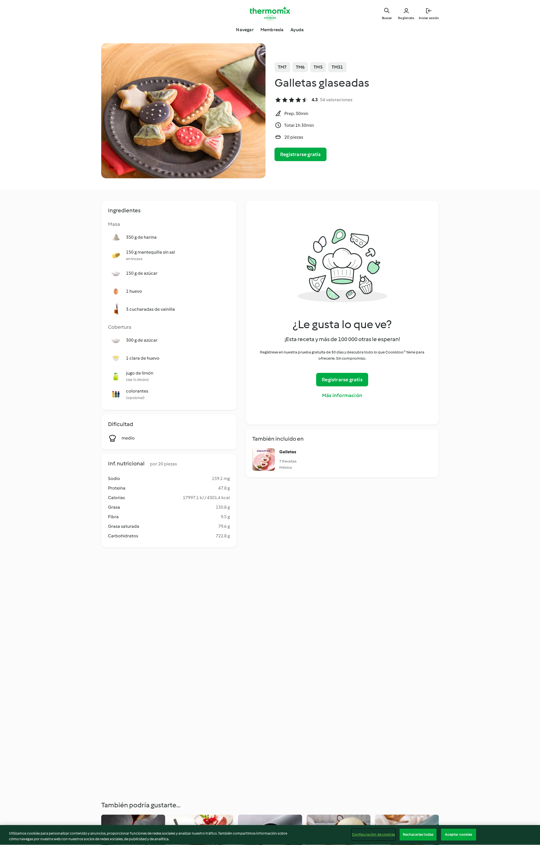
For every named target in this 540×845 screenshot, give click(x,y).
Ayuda (297, 29)
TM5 (318, 67)
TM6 (300, 67)
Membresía (272, 29)
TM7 (282, 67)
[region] (270, 835)
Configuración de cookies (373, 834)
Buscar (387, 18)
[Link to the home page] (270, 13)
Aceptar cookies (458, 834)
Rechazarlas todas (418, 834)
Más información (342, 395)
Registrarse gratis (300, 154)
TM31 (337, 67)
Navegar (244, 29)
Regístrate (406, 18)
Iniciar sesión (429, 18)
